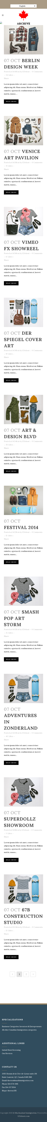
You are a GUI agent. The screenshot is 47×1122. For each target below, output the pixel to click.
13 (9, 931)
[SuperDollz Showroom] (23, 792)
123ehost (26, 72)
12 (9, 257)
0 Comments (37, 72)
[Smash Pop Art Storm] (23, 591)
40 (9, 736)
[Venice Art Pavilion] (23, 130)
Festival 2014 (21, 527)
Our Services (7, 1053)
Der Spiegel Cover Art (23, 339)
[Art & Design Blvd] (23, 409)
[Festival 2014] (23, 500)
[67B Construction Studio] (23, 889)
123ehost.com (24, 1116)
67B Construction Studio (23, 916)
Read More (11, 101)
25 (9, 633)
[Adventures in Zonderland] (23, 688)
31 (9, 166)
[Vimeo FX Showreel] (23, 221)
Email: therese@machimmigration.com (17, 1080)
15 (9, 536)
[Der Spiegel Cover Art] (23, 312)
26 (9, 445)
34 (9, 75)
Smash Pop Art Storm (21, 618)
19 (9, 354)
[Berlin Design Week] (23, 39)
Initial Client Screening (11, 1050)
